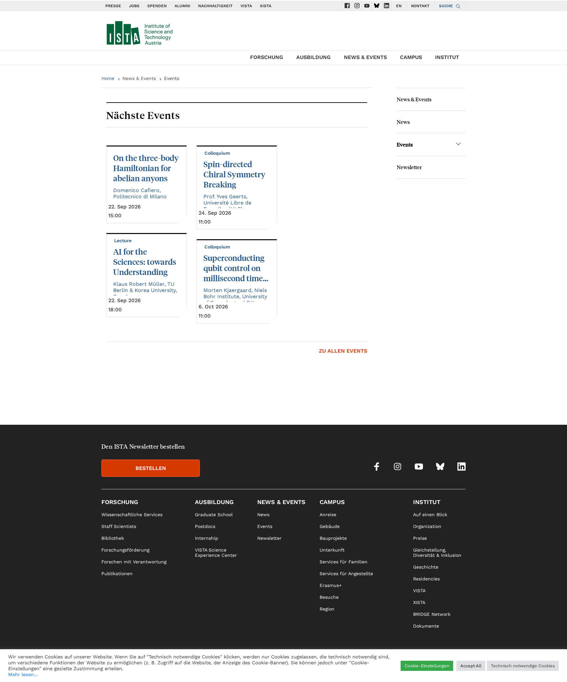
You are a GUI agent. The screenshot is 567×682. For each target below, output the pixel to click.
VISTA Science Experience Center (216, 552)
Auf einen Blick (430, 514)
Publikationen (117, 573)
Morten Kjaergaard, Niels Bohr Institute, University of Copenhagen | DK (235, 296)
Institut (447, 57)
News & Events (365, 57)
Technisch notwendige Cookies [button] (523, 665)
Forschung (266, 57)
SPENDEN (157, 6)
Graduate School (214, 514)
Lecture (123, 240)
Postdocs (205, 526)
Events (405, 144)
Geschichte (425, 567)
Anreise (328, 514)
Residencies (426, 578)
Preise (420, 538)
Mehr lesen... (23, 674)
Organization (427, 526)
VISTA (246, 6)
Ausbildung (313, 57)
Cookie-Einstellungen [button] (427, 665)
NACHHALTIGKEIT (215, 6)
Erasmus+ (331, 585)
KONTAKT (420, 6)
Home (107, 78)
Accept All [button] (470, 665)
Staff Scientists (118, 526)
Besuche (329, 597)
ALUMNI (182, 6)
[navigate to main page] (139, 31)
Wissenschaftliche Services (131, 514)
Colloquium (217, 153)
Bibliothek (112, 538)
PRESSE (113, 6)
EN (399, 6)
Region (327, 609)
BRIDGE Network (432, 614)
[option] (236, 234)
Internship (206, 538)
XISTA (265, 6)
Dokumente (426, 626)
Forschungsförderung (125, 550)
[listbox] (236, 234)
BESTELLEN (151, 468)
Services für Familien (344, 561)
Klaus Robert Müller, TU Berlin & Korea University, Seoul (145, 290)
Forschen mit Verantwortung (133, 561)
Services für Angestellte (346, 573)
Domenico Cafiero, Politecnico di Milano (140, 193)
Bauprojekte (333, 538)
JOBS (134, 6)
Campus (411, 57)
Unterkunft (332, 550)
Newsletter (409, 167)
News (403, 121)
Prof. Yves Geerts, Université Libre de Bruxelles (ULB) (227, 202)
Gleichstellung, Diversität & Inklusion (437, 552)
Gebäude (330, 526)
